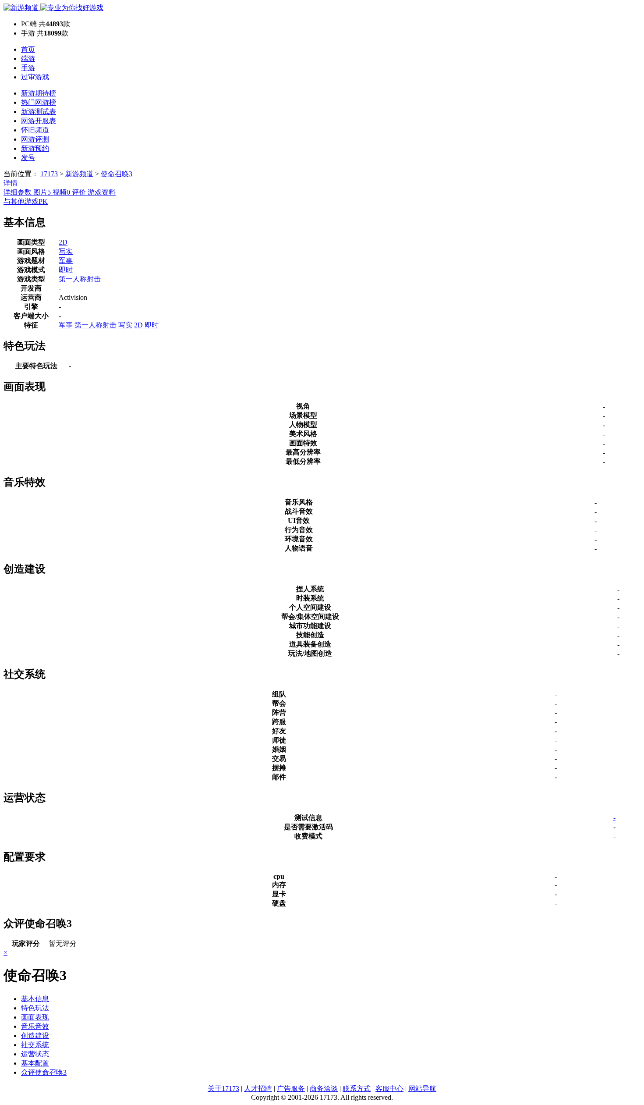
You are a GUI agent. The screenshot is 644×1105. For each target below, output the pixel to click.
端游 (28, 58)
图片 (42, 192)
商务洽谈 (324, 1088)
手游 (28, 67)
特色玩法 (35, 1008)
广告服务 (291, 1088)
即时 (66, 270)
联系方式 (357, 1088)
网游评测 (35, 139)
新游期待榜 (38, 93)
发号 (28, 157)
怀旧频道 (35, 130)
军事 (66, 260)
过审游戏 (35, 77)
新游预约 (35, 148)
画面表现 (35, 1017)
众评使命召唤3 (44, 1072)
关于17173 (223, 1088)
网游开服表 (38, 120)
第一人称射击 (80, 279)
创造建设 (35, 1035)
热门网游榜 (38, 102)
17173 (49, 174)
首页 (28, 49)
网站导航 (422, 1088)
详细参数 (18, 192)
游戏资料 (102, 192)
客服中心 (389, 1088)
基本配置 (35, 1063)
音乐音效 (35, 1026)
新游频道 (79, 174)
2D (63, 242)
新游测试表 (38, 111)
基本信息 (35, 998)
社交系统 (35, 1044)
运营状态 (35, 1054)
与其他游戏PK (26, 201)
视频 (61, 192)
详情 (11, 183)
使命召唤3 (116, 174)
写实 (66, 251)
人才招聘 (258, 1088)
